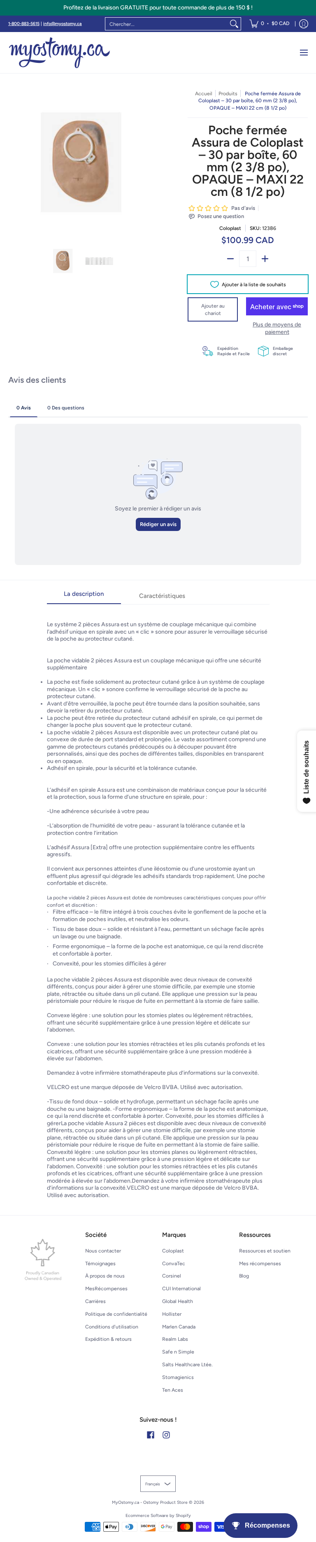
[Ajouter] (265, 258)
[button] (150, 1435)
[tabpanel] (158, 901)
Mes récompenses (260, 1263)
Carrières (95, 1301)
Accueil (203, 93)
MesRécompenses (106, 1288)
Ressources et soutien (264, 1251)
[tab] (84, 596)
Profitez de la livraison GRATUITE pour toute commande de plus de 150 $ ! (158, 7)
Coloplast (230, 228)
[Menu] (303, 52)
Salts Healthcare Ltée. (187, 1364)
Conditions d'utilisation (111, 1327)
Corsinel (171, 1276)
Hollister (171, 1314)
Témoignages (100, 1263)
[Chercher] (234, 24)
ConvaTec (173, 1263)
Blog (244, 1276)
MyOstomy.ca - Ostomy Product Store (150, 1502)
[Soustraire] (230, 258)
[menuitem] (269, 24)
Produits (227, 93)
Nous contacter (103, 1251)
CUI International (181, 1288)
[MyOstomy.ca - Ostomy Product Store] (59, 52)
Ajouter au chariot (213, 309)
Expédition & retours (108, 1339)
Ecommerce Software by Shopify (158, 1515)
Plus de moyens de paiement (277, 328)
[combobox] (166, 24)
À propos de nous (105, 1276)
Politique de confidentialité (116, 1314)
